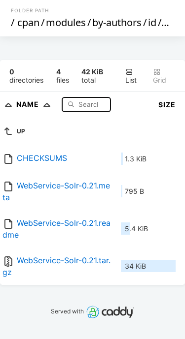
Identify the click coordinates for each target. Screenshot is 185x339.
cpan (28, 22)
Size (167, 104)
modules (66, 22)
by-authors (117, 22)
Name (28, 104)
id (152, 22)
